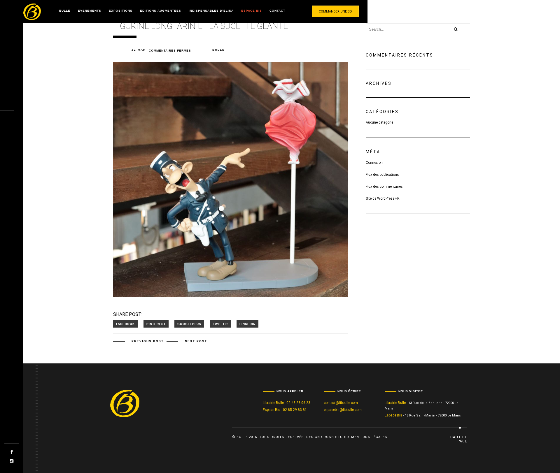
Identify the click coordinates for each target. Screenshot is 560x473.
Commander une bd (335, 11)
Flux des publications (382, 175)
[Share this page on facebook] (125, 324)
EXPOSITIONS (120, 10)
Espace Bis (251, 10)
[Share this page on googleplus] (189, 324)
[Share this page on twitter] (220, 324)
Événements (89, 10)
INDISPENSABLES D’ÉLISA (211, 10)
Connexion (374, 163)
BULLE (218, 49)
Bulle (64, 10)
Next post (196, 341)
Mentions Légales (369, 437)
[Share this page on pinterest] (156, 324)
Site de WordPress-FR (383, 198)
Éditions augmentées (160, 10)
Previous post (148, 341)
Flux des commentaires (384, 186)
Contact (277, 10)
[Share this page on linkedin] (247, 324)
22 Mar (139, 49)
